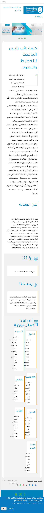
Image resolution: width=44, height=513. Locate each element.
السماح (10, 508)
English (4, 1)
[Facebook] (36, 485)
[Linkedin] (29, 485)
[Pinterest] (23, 485)
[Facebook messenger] (32, 485)
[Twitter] (26, 485)
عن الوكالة (38, 17)
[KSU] (33, 9)
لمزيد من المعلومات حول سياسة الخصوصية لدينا (28, 503)
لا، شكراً (3, 508)
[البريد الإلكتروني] (17, 485)
